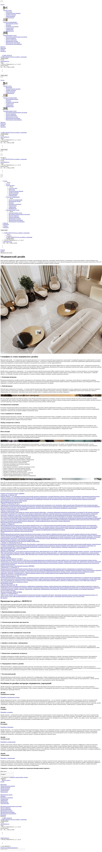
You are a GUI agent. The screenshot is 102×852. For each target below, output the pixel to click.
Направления (4, 792)
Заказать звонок (4, 58)
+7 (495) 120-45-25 (7, 55)
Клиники (3, 796)
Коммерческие (4, 802)
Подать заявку (4, 75)
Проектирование (5, 789)
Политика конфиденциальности (9, 847)
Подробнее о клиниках (7, 712)
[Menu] (2, 1)
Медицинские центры (6, 794)
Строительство (5, 790)
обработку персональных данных (19, 777)
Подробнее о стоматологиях (8, 742)
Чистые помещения (6, 809)
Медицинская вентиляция (8, 812)
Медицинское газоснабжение (8, 813)
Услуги (2, 781)
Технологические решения (8, 786)
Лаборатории (4, 800)
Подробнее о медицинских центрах (10, 697)
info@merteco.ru (5, 61)
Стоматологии (4, 799)
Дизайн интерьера (5, 787)
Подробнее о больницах (7, 727)
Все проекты (4, 598)
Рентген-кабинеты (5, 807)
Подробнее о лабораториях (8, 758)
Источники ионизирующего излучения (11, 806)
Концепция (4, 784)
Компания (3, 815)
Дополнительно (5, 803)
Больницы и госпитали (7, 797)
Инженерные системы (6, 810)
